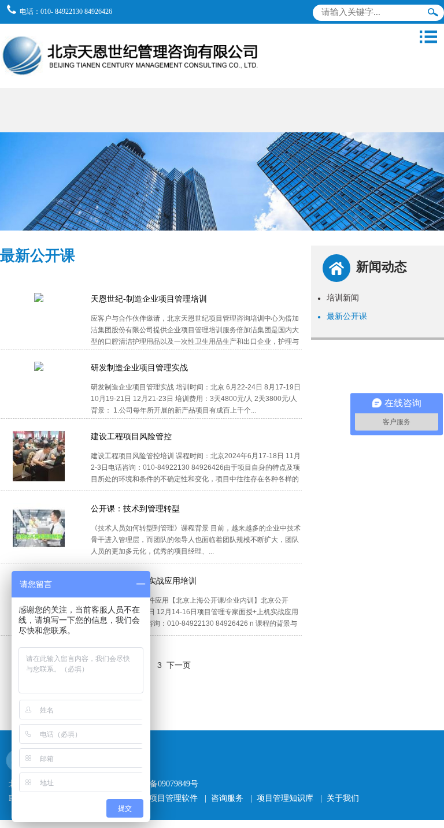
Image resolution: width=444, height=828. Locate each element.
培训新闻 (338, 297)
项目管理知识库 (285, 798)
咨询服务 (227, 798)
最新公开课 (342, 316)
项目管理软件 (173, 798)
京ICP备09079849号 (163, 783)
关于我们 (343, 798)
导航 (428, 37)
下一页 (178, 665)
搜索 (433, 15)
